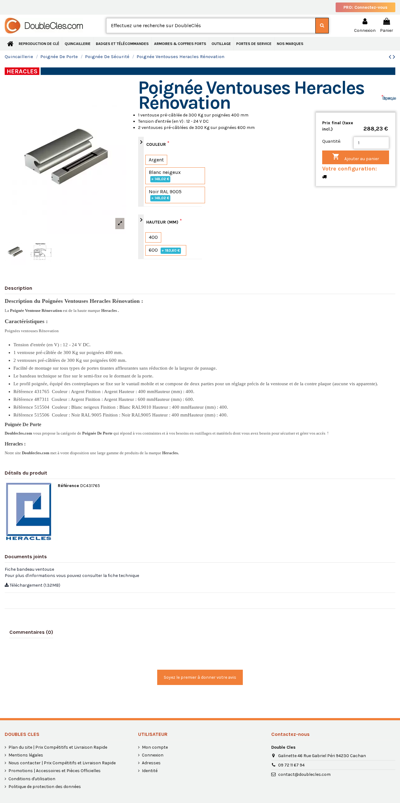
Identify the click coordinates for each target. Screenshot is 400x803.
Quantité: (331, 141)
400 (153, 237)
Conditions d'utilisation (31, 778)
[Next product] (394, 57)
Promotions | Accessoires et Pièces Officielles (54, 770)
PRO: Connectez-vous (365, 7)
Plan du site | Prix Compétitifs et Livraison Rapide (57, 747)
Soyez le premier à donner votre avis (200, 677)
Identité (150, 770)
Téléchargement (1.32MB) (34, 585)
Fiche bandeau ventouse (29, 569)
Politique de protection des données (44, 786)
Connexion (152, 755)
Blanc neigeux (165, 175)
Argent (156, 160)
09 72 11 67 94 (291, 765)
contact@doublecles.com (304, 774)
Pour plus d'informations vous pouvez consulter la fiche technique (72, 575)
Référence (68, 485)
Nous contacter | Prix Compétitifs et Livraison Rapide (62, 763)
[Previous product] (391, 57)
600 (164, 250)
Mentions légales (25, 755)
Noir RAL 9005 (165, 194)
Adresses (151, 763)
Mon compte (155, 747)
